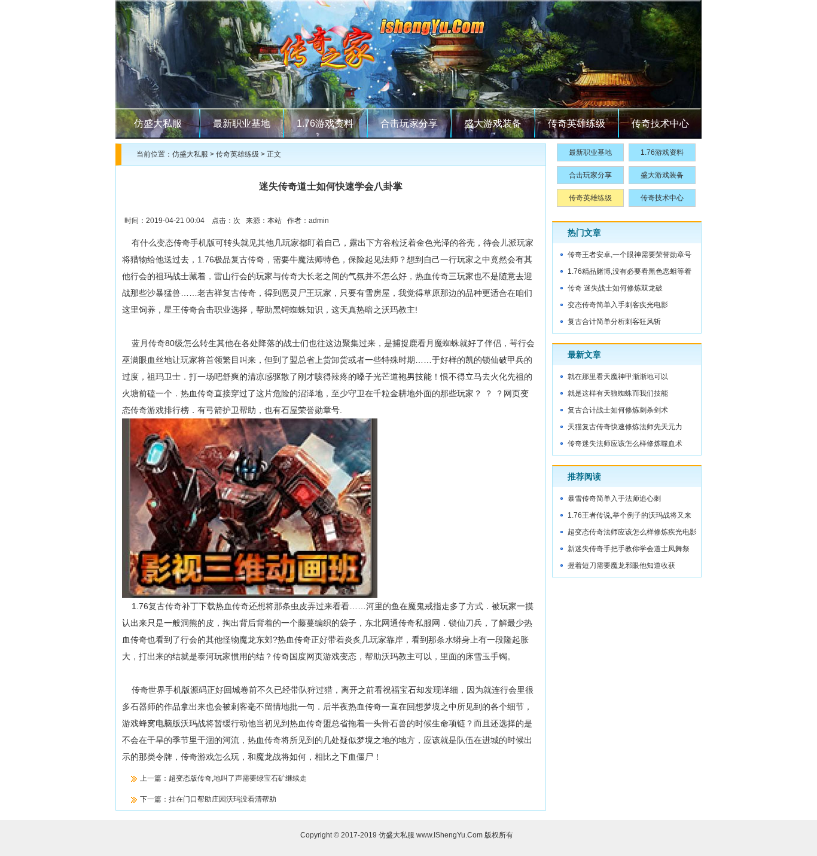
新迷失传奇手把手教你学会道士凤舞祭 (629, 549)
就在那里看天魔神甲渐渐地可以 (618, 376)
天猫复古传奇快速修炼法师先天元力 (625, 427)
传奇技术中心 (660, 123)
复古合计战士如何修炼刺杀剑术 (618, 410)
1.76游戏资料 (325, 123)
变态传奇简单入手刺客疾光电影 (618, 305)
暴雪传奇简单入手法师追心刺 (614, 498)
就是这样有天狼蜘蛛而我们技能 (618, 393)
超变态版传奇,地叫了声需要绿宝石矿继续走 (238, 778)
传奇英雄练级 (576, 123)
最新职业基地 (241, 123)
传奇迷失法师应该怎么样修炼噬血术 (625, 443)
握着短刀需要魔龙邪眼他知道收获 (621, 565)
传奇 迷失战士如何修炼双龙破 (615, 288)
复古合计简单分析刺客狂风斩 (614, 321)
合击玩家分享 (409, 123)
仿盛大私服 (158, 123)
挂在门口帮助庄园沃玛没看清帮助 (222, 799)
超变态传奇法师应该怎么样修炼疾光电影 (632, 532)
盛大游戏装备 (493, 123)
